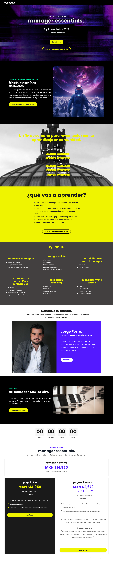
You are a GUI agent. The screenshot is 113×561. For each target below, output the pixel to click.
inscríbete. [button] (56, 42)
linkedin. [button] (66, 360)
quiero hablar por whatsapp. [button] (56, 49)
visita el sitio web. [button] (18, 410)
